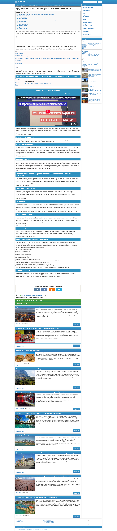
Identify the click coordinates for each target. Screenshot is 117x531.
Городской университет (24, 21)
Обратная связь (19, 521)
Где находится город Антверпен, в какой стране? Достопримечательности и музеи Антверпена (46, 453)
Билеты (84, 27)
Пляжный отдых (87, 30)
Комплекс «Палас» (23, 25)
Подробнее (76, 324)
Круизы (84, 13)
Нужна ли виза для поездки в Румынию (28, 27)
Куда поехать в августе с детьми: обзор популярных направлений (37, 369)
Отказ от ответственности (41, 529)
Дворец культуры (23, 18)
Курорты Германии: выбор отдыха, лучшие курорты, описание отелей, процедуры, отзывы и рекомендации (52, 58)
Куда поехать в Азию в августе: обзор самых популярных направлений (38, 413)
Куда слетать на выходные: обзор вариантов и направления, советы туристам (41, 307)
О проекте (53, 2)
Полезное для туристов (88, 21)
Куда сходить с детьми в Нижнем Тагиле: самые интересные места (37, 328)
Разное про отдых (87, 34)
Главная (47, 2)
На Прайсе (21, 1)
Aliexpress (85, 9)
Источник (18, 282)
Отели (84, 19)
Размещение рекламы (48, 521)
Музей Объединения (23, 17)
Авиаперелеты (86, 18)
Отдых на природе (87, 22)
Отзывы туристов (23, 28)
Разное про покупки (88, 7)
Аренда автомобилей (88, 24)
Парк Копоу (21, 22)
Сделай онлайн (86, 10)
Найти (99, 2)
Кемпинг (85, 12)
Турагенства (85, 31)
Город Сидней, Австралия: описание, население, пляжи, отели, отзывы (39, 435)
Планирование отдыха (88, 28)
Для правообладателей (48, 522)
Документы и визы (87, 25)
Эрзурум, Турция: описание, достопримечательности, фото (39, 83)
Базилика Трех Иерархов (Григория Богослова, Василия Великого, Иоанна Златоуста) (38, 20)
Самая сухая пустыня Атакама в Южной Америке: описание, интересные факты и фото (44, 476)
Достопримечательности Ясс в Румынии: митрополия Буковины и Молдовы (36, 14)
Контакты (58, 2)
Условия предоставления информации (25, 529)
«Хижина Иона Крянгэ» (24, 15)
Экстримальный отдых (88, 33)
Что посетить (86, 16)
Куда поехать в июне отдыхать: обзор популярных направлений (36, 497)
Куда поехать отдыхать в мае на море (28, 350)
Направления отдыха (20, 324)
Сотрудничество (47, 520)
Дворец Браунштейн (23, 24)
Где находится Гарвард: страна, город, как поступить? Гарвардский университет (42, 392)
